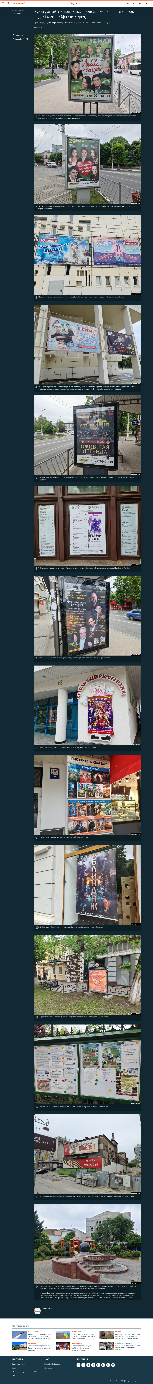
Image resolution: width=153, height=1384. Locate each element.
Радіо (14, 1368)
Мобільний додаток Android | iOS (24, 1372)
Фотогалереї (19, 3)
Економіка (32, 1343)
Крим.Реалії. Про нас (52, 1364)
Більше (37, 28)
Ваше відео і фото (18, 1364)
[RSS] (103, 1365)
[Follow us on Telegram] (93, 1365)
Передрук (48, 1368)
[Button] (17, 36)
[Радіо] (146, 3)
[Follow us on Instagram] (98, 1365)
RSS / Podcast (17, 1376)
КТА (134, 3)
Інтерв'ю (118, 1332)
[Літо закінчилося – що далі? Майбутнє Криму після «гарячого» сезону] (63, 1346)
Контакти (48, 1372)
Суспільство (76, 1332)
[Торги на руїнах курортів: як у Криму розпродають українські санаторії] (19, 1346)
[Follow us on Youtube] (88, 1365)
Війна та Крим (33, 1332)
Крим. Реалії (17, 13)
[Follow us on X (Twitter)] (83, 1365)
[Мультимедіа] (140, 3)
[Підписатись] (113, 1365)
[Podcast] (108, 1365)
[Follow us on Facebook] (78, 1365)
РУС (128, 3)
